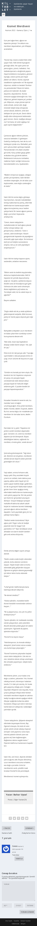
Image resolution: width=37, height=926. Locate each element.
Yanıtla (19, 858)
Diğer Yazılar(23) (20, 800)
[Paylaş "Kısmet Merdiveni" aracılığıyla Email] (27, 818)
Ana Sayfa (8, 921)
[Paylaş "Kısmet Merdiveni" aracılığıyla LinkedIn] (23, 818)
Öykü (26, 30)
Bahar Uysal (20, 794)
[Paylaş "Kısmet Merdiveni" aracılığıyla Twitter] (14, 818)
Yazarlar (16, 921)
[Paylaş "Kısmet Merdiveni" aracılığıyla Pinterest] (18, 818)
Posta (10, 800)
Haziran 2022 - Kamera (14, 30)
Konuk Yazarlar (26, 921)
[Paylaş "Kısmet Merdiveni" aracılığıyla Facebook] (10, 818)
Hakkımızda (15, 924)
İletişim (23, 924)
